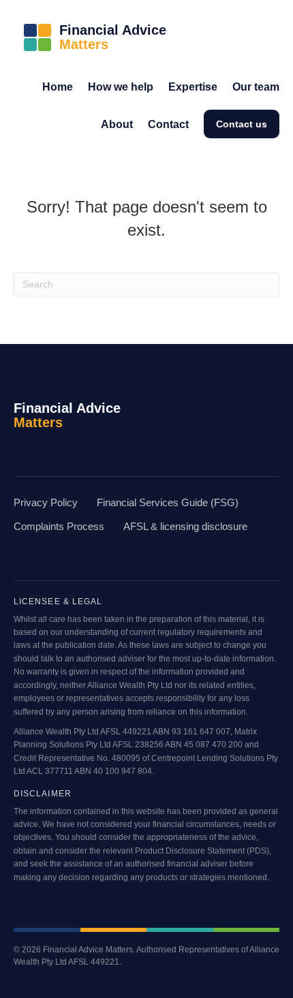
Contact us (241, 124)
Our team (255, 87)
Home (57, 87)
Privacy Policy (46, 502)
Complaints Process (59, 526)
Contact (168, 124)
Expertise (192, 87)
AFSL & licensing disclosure (185, 526)
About (117, 124)
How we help (120, 87)
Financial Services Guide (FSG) (167, 502)
